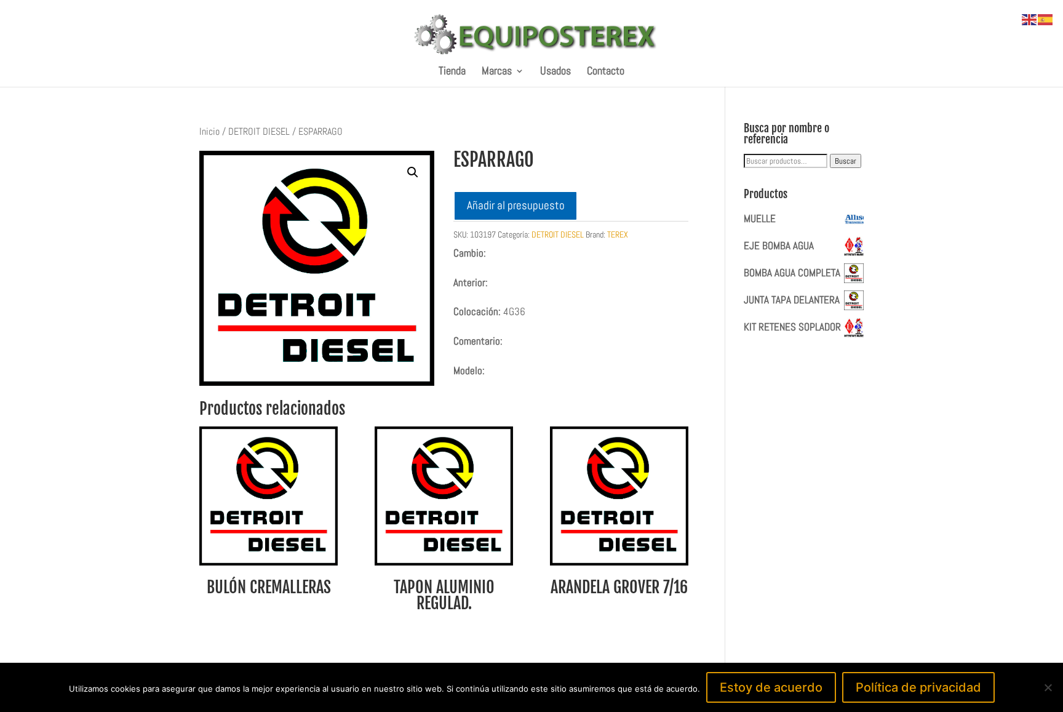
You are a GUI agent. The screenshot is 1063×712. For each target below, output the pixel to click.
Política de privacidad (918, 687)
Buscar (845, 161)
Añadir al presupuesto (516, 205)
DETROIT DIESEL (259, 132)
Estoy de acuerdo (771, 687)
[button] (413, 172)
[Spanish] (1046, 18)
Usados (555, 72)
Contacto (605, 72)
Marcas (497, 72)
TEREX (617, 234)
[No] (1047, 687)
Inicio (209, 132)
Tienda (452, 72)
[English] (1030, 18)
